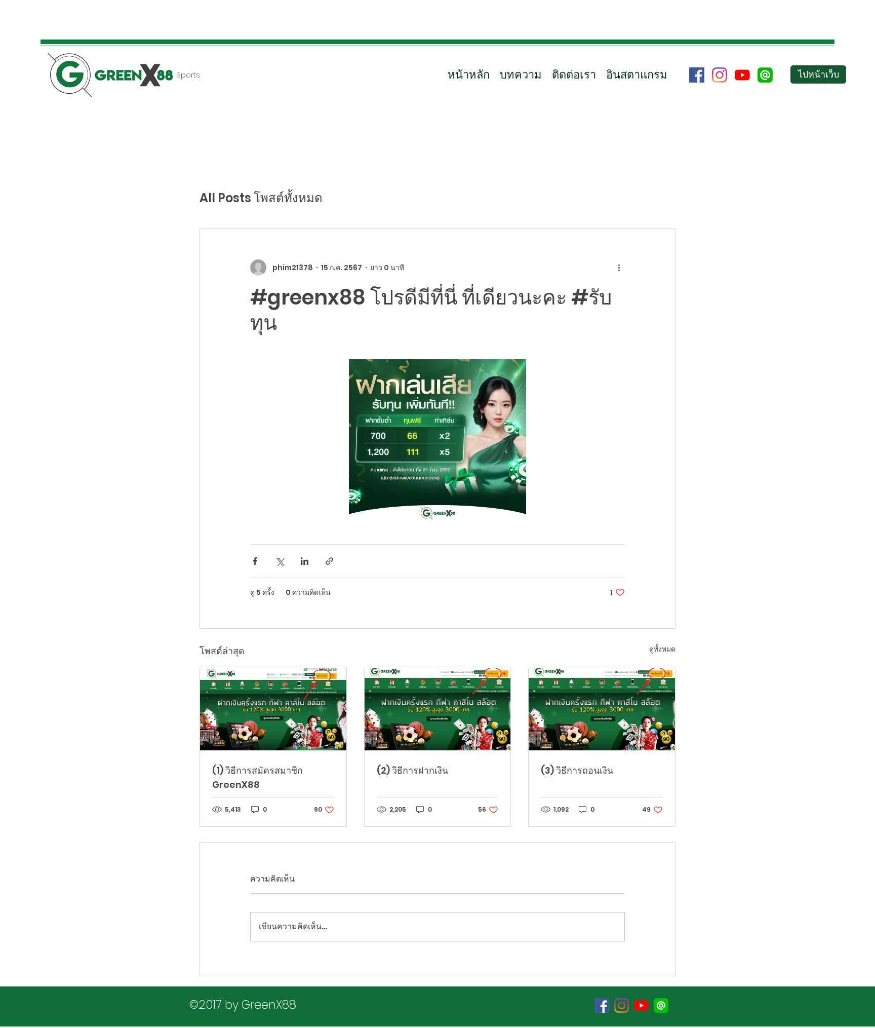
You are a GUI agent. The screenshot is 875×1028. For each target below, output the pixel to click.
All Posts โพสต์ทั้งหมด (261, 198)
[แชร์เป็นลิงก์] (329, 561)
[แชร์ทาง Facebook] (255, 561)
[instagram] (719, 75)
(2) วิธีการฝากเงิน (412, 770)
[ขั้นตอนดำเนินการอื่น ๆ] (619, 267)
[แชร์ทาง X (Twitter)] (280, 561)
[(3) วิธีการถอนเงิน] (602, 709)
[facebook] (696, 75)
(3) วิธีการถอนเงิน (577, 770)
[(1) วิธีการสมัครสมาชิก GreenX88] (273, 709)
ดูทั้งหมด (662, 649)
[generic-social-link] (765, 75)
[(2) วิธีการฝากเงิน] (438, 709)
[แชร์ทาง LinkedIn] (304, 561)
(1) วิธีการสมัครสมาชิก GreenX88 (257, 777)
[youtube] (742, 75)
